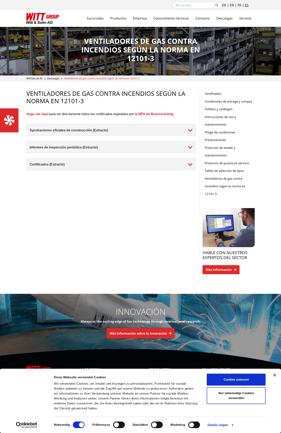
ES (246, 5)
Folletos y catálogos (218, 109)
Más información (219, 269)
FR (239, 5)
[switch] (119, 424)
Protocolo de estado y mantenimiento (220, 151)
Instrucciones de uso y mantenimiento (220, 121)
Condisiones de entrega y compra (228, 101)
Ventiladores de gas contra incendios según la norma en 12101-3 (225, 186)
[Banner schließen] (274, 375)
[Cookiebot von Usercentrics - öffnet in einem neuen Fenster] (27, 425)
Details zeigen (218, 425)
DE (224, 5)
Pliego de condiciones (220, 132)
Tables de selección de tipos (224, 171)
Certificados (213, 93)
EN (232, 5)
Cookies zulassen (236, 379)
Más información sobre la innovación (139, 333)
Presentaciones (215, 140)
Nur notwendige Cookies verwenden (236, 395)
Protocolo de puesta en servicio (227, 163)
